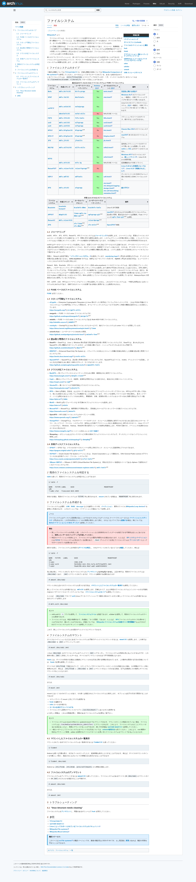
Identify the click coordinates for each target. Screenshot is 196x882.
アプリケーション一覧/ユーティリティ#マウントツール (136, 55)
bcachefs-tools (94, 207)
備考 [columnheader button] (134, 87)
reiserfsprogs (81, 168)
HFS (49, 130)
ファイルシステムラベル (87, 614)
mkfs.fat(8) (64, 97)
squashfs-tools (93, 365)
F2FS (50, 118)
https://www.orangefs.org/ (60, 431)
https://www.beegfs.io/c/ (59, 376)
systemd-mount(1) (115, 727)
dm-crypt (79, 506)
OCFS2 (52, 454)
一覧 (71, 850)
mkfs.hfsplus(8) (66, 130)
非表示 (23, 22)
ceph (68, 382)
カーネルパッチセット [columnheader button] (79, 202)
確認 (121, 548)
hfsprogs (78, 130)
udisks (126, 66)
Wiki (154, 4)
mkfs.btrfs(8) (65, 91)
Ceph (52, 379)
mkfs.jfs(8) (64, 140)
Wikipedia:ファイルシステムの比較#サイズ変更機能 (115, 622)
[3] (129, 105)
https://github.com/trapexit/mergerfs (64, 316)
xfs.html (107, 183)
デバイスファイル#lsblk (132, 42)
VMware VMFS (55, 462)
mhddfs (71, 322)
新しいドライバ (130, 157)
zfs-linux (78, 223)
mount (101, 496)
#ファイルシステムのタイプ (96, 592)
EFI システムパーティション (137, 537)
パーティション (106, 506)
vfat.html (107, 97)
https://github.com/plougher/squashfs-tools (67, 365)
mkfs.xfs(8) (64, 188)
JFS (49, 140)
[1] (96, 88)
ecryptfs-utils (74, 310)
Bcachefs (51, 207)
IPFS (51, 391)
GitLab (162, 4)
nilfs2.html (108, 147)
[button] (14, 10)
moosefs (72, 411)
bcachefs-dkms (80, 207)
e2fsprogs (79, 122)
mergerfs (84, 316)
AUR (179, 4)
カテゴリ (51, 850)
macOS (124, 135)
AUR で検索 (93, 431)
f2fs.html (107, 118)
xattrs (123, 149)
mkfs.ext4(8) (64, 126)
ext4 (49, 126)
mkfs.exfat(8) (65, 107)
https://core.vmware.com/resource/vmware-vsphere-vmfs (71, 467)
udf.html (107, 177)
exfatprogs (79, 107)
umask (126, 69)
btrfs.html (107, 91)
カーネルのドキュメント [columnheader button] (111, 87)
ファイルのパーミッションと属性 (136, 45)
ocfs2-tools (87, 459)
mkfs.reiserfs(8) (66, 168)
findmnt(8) (98, 742)
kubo (65, 399)
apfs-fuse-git (118, 217)
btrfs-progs (80, 91)
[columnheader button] (98, 87)
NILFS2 (50, 147)
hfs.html (107, 130)
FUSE (49, 293)
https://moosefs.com (58, 411)
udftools (78, 177)
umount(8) (82, 776)
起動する (124, 520)
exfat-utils (80, 114)
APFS (50, 214)
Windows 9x (126, 95)
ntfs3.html (107, 157)
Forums (146, 4)
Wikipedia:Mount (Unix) (59, 832)
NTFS (50, 159)
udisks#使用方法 (108, 729)
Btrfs (50, 91)
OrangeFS (53, 421)
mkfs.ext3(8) (64, 122)
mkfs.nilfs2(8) (65, 147)
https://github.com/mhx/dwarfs (61, 348)
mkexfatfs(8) (64, 114)
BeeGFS (53, 373)
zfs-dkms (77, 226)
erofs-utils (80, 356)
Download (189, 4)
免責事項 (44, 870)
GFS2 (52, 448)
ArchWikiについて (35, 870)
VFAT (50, 97)
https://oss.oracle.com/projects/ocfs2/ (64, 459)
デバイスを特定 (84, 548)
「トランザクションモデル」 (79, 256)
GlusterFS (53, 385)
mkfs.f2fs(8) (64, 118)
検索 (98, 10)
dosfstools (79, 97)
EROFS (52, 351)
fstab (126, 51)
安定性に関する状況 (128, 91)
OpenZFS (110, 225)
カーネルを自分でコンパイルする (61, 707)
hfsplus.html (108, 136)
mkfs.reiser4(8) (65, 220)
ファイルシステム (61, 850)
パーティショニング (131, 39)
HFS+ (50, 136)
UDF (49, 177)
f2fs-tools (79, 118)
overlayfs (53, 325)
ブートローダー (134, 540)
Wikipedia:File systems (58, 829)
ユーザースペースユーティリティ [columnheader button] (83, 87)
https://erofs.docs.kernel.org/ (61, 356)
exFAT (50, 108)
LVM (67, 506)
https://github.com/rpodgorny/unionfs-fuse (66, 334)
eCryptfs (53, 302)
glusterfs (75, 388)
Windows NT (126, 154)
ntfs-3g (78, 163)
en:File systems (65, 840)
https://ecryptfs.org (57, 310)
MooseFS (53, 408)
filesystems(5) (71, 72)
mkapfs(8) (63, 214)
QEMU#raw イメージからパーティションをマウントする (135, 59)
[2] (112, 88)
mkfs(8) (80, 589)
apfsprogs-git (94, 214)
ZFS (49, 225)
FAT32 (57, 540)
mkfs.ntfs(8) (64, 163)
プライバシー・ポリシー (20, 870)
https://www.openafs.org (59, 417)
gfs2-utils (78, 450)
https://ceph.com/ (56, 382)
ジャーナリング (100, 235)
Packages (136, 4)
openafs (75, 417)
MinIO (52, 402)
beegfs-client (77, 376)
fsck (125, 48)
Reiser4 (51, 220)
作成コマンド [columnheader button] (65, 87)
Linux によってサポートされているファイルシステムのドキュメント (74, 826)
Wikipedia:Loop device (135, 506)
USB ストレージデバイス (133, 72)
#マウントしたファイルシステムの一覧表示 (107, 585)
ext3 (49, 122)
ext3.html (107, 122)
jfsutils (78, 140)
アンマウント (92, 572)
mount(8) (123, 639)
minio (65, 405)
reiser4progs (93, 220)
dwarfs (79, 348)
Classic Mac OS (127, 129)
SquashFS (54, 360)
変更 (127, 840)
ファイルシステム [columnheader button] (52, 87)
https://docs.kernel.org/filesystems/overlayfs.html (69, 328)
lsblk (49, 477)
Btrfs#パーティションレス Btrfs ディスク (64, 523)
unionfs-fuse (91, 334)
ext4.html (107, 126)
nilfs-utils (80, 147)
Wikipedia (51, 35)
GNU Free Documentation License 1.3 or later (55, 867)
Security (171, 4)
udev (126, 63)
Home (127, 4)
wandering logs (111, 256)
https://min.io (55, 405)
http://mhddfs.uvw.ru (58, 322)
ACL (130, 149)
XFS (49, 188)
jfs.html (106, 140)
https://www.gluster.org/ (59, 388)
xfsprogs (78, 188)
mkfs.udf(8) (64, 177)
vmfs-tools (101, 467)
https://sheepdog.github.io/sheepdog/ (64, 439)
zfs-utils (92, 225)
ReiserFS (51, 168)
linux (93, 328)
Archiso (97, 86)
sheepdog (86, 439)
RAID (73, 506)
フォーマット (53, 30)
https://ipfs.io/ (55, 399)
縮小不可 (124, 188)
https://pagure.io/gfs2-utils (60, 450)
